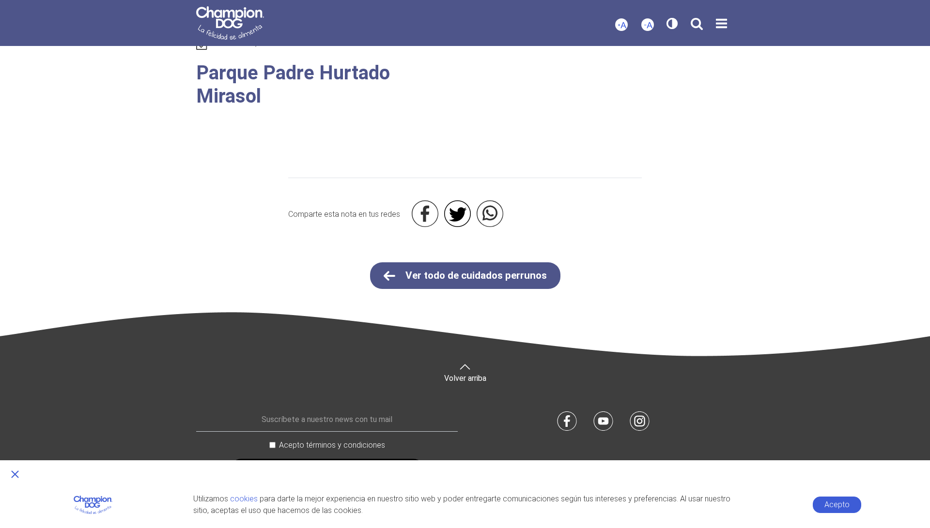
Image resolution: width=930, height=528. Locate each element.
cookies (244, 498)
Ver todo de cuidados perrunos (475, 275)
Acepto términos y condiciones (332, 445)
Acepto (837, 504)
